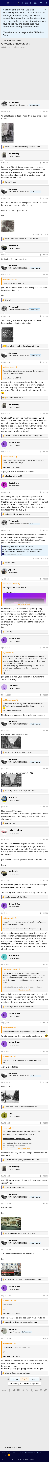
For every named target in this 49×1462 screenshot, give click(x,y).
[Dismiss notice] (45, 9)
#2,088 (45, 839)
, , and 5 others (18, 752)
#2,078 (45, 414)
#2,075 (45, 275)
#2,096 (45, 1176)
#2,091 (45, 964)
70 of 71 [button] (24, 1379)
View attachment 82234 (11, 1132)
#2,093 (45, 1051)
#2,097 (45, 1203)
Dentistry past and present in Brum (17, 546)
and (11, 182)
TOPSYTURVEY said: (10, 584)
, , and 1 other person (23, 436)
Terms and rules (17, 1453)
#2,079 (45, 452)
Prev (16, 1379)
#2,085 (45, 730)
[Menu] (3, 2)
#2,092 (45, 1023)
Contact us (6, 1453)
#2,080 (45, 492)
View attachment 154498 (12, 710)
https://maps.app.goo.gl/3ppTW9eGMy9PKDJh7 (22, 1368)
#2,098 (45, 1249)
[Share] (40, 111)
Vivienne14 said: (9, 367)
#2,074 (45, 255)
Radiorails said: (8, 279)
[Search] (46, 3)
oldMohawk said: (9, 700)
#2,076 (45, 316)
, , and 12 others (21, 1107)
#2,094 (45, 1082)
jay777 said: (7, 652)
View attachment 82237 (25, 1134)
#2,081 (45, 530)
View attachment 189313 (12, 378)
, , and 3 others (21, 1322)
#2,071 (45, 111)
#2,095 (45, 1123)
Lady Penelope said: (10, 969)
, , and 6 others (23, 1279)
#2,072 (45, 163)
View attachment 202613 (12, 1356)
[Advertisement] (24, 74)
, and (17, 514)
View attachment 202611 (12, 1313)
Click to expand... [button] (24, 604)
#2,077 (45, 362)
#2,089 (45, 880)
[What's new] (41, 3)
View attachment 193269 (35, 1031)
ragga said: (7, 1128)
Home (4, 1455)
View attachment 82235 (29, 1132)
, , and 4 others (22, 147)
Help (39, 1453)
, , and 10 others (20, 1233)
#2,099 (45, 1296)
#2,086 (45, 769)
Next (33, 1379)
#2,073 (45, 198)
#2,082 (45, 579)
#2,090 (45, 913)
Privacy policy (30, 1453)
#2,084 (45, 695)
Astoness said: (8, 1028)
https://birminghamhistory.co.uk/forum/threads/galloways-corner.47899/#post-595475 (24, 885)
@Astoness (16, 811)
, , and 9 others (22, 239)
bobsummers (8, 47)
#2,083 (45, 648)
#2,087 (45, 807)
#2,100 (45, 1338)
